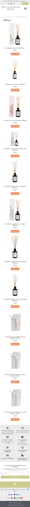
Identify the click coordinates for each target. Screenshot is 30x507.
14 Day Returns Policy (22, 431)
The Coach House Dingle (10, 8)
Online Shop (10, 16)
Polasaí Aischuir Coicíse (22, 451)
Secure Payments (7, 440)
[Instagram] (14, 3)
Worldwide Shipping (7, 431)
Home (4, 16)
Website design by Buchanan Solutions (15, 505)
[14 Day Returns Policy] (22, 428)
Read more (15, 126)
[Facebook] (11, 3)
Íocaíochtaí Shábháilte (7, 458)
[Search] (9, 3)
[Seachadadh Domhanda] (7, 448)
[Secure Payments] (7, 437)
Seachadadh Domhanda (7, 451)
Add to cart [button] (15, 54)
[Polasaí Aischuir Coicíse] (22, 448)
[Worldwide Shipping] (7, 428)
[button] (25, 8)
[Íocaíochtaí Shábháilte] (7, 456)
